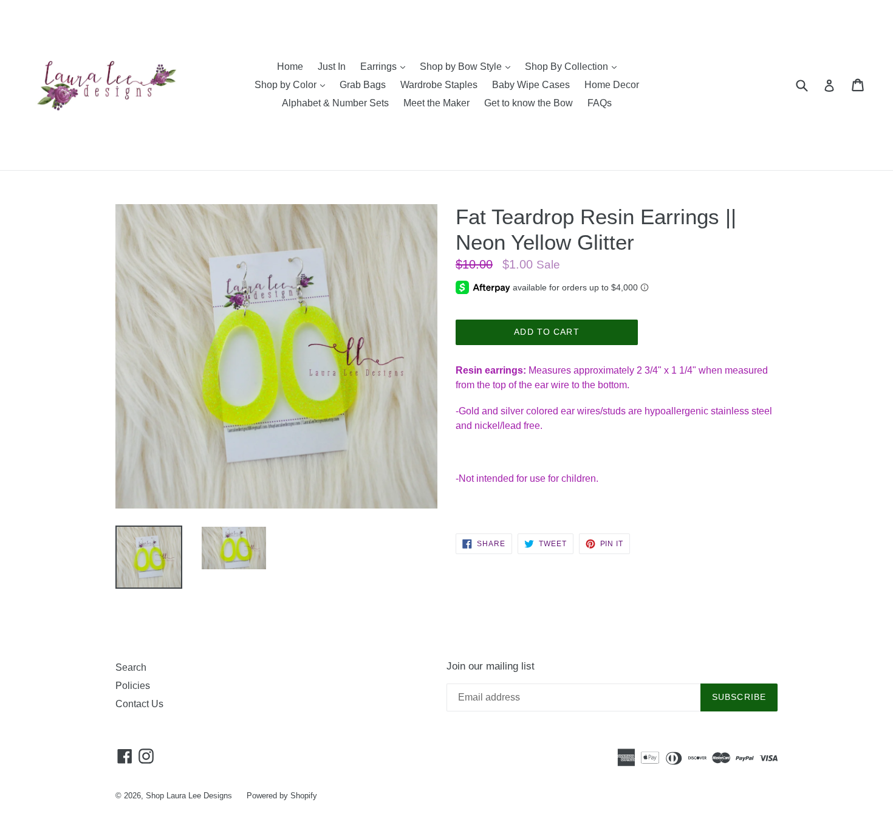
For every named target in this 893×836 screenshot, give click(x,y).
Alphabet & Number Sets (335, 103)
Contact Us (139, 704)
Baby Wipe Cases (531, 85)
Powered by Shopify (282, 795)
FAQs (599, 103)
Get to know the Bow (528, 103)
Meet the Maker (436, 103)
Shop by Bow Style (468, 66)
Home (290, 66)
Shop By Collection (574, 66)
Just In (332, 66)
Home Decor (611, 85)
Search (130, 667)
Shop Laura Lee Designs (189, 795)
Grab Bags (363, 85)
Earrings (385, 66)
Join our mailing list (490, 666)
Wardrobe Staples (438, 85)
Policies (132, 685)
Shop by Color (293, 84)
